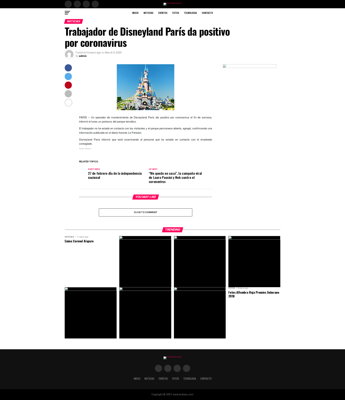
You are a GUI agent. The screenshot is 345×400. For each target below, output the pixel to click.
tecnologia (190, 13)
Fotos (175, 13)
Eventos (162, 13)
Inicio (135, 13)
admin (83, 56)
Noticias (148, 13)
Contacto (207, 13)
